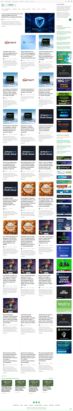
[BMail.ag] (64, 104)
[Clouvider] (64, 90)
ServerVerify (5, 10)
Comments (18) (23, 135)
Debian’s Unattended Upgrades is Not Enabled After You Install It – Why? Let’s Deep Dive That (63, 43)
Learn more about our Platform (62, 17)
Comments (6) (51, 97)
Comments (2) (14, 19)
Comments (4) (33, 248)
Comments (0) (33, 60)
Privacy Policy (37, 408)
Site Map (44, 408)
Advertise (32, 1)
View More (51, 378)
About (2, 1)
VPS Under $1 (14, 9)
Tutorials (23, 9)
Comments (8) (15, 134)
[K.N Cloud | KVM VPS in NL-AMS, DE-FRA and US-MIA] (64, 131)
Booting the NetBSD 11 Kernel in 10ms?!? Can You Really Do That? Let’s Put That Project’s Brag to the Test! (64, 38)
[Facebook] (34, 402)
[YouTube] (68, 1)
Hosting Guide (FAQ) (8, 1)
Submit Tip (27, 1)
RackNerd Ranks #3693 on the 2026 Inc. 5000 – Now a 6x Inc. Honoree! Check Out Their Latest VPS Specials (64, 32)
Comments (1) (51, 208)
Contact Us (32, 408)
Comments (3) (33, 94)
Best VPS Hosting (15, 1)
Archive (28, 408)
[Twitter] (71, 1)
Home (2, 9)
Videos (38, 9)
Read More (3, 26)
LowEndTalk (43, 9)
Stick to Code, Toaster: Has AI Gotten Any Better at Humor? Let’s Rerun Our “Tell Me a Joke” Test (63, 47)
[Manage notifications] (70, 409)
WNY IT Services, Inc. (42, 407)
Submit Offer (22, 1)
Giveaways (34, 9)
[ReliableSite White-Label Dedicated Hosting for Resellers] (64, 77)
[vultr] (64, 63)
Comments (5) (51, 287)
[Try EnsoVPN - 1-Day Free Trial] (64, 118)
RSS (41, 408)
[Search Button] (70, 20)
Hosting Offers (8, 9)
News (19, 9)
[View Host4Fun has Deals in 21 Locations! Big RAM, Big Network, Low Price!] (28, 86)
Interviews (28, 9)
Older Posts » (3, 375)
